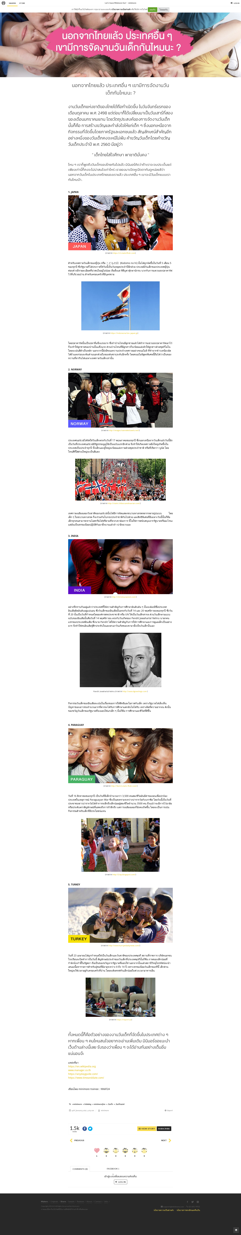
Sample (71, 1201)
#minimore (77, 1104)
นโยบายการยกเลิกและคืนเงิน (188, 1210)
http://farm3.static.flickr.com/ (124, 786)
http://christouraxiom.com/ (124, 597)
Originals (54, 1201)
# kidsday (87, 1104)
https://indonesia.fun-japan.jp (124, 333)
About (89, 1201)
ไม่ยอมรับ (164, 9)
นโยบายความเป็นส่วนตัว (121, 9)
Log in (122, 1182)
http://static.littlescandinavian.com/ (124, 503)
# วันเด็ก (109, 1104)
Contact (98, 1201)
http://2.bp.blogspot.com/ (124, 874)
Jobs (106, 1201)
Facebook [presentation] (113, 1169)
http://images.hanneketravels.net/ (124, 430)
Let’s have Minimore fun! (115, 3)
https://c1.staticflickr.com (124, 253)
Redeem (80, 1201)
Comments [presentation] (80, 1169)
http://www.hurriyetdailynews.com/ (124, 945)
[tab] (80, 1169)
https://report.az (124, 1019)
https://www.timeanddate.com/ (86, 1077)
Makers (12, 3)
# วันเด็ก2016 (119, 1104)
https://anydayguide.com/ (83, 1073)
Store (22, 3)
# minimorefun (98, 1104)
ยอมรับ (153, 9)
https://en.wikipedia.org (82, 1066)
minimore (132, 3)
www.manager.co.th (79, 1070)
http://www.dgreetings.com (135, 691)
